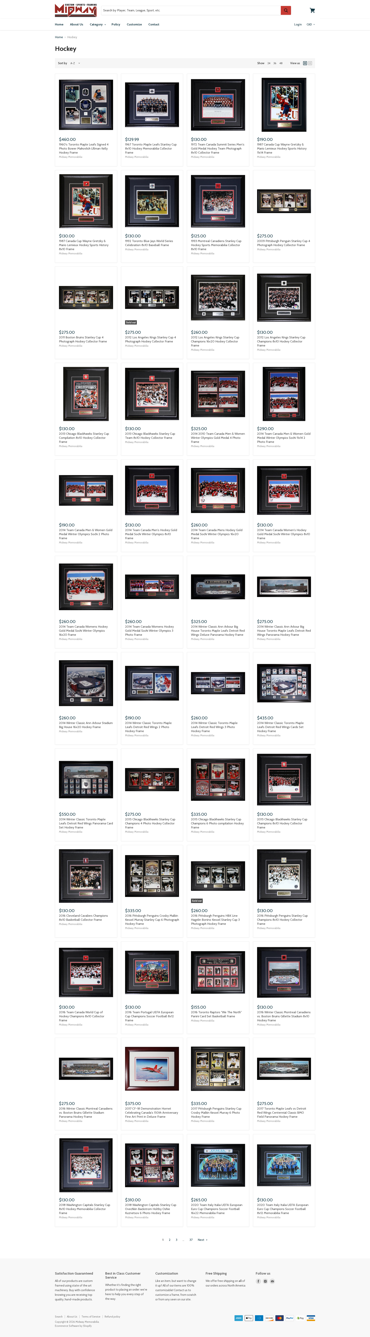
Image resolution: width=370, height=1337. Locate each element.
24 (268, 63)
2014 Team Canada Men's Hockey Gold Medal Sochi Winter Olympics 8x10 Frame (151, 534)
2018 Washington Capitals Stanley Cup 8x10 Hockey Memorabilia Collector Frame (84, 1209)
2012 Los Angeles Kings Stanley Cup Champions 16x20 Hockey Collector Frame (215, 341)
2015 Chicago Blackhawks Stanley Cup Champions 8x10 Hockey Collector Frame (282, 823)
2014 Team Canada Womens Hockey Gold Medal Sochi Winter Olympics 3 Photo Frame (149, 631)
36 (274, 63)
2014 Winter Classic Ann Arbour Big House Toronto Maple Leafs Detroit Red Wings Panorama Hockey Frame (284, 631)
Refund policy (112, 1316)
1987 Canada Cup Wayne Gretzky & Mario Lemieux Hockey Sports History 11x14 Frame (282, 148)
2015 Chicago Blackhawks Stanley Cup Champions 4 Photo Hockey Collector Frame (150, 823)
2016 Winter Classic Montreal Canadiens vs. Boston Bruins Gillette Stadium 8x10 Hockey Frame (284, 1016)
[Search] (286, 10)
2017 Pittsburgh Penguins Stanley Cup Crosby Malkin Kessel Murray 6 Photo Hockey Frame (216, 1112)
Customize (134, 24)
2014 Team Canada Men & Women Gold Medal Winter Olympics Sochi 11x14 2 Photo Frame (283, 438)
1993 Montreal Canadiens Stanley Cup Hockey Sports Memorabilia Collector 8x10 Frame (216, 245)
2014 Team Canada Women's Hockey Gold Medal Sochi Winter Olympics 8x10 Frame (283, 534)
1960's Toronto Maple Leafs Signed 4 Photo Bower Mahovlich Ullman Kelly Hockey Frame (83, 148)
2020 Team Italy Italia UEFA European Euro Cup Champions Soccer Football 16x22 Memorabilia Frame (216, 1209)
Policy (116, 24)
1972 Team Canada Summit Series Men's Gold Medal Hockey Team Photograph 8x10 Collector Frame (217, 148)
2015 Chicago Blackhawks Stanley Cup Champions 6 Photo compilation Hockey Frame (217, 823)
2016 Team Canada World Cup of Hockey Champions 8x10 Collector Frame (81, 1016)
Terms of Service (91, 1316)
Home (59, 24)
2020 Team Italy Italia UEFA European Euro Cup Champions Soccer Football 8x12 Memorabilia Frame (283, 1209)
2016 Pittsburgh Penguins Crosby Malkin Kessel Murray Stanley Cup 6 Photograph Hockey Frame (152, 920)
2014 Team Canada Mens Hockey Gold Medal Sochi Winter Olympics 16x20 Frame (216, 534)
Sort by (62, 63)
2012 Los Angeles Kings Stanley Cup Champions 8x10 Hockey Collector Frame (281, 341)
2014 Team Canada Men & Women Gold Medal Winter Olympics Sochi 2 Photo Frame (85, 534)
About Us (76, 24)
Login (298, 24)
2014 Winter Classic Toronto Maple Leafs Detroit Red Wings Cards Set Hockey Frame (280, 727)
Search (59, 1316)
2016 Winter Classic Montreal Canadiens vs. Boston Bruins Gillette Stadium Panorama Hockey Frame (86, 1112)
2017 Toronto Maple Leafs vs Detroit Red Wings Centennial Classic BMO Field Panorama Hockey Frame (281, 1112)
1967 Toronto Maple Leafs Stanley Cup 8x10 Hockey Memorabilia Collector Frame (151, 148)
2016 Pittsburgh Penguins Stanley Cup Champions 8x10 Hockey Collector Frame (282, 920)
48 (281, 63)
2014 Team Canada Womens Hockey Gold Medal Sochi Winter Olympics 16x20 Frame (83, 631)
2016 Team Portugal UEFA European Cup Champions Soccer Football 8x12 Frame (149, 1016)
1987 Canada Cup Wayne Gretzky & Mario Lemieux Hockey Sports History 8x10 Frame (83, 245)
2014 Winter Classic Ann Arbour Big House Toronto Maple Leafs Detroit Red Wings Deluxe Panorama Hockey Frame (218, 631)
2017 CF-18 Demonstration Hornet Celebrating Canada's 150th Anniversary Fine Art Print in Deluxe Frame (151, 1112)
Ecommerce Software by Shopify (73, 1325)
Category (96, 24)
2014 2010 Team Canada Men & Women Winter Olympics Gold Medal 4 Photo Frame (218, 438)
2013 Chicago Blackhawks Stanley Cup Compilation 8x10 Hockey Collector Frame (84, 438)
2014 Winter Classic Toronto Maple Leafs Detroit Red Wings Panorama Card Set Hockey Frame (86, 823)
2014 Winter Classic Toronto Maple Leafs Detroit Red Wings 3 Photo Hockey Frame (214, 727)
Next (201, 1240)
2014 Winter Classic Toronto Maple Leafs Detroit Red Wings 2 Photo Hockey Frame (148, 727)
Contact (153, 24)
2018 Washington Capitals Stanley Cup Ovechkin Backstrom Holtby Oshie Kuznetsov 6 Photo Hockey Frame (150, 1209)
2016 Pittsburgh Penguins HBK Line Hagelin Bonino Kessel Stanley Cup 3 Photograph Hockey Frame (215, 920)
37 (191, 1240)
